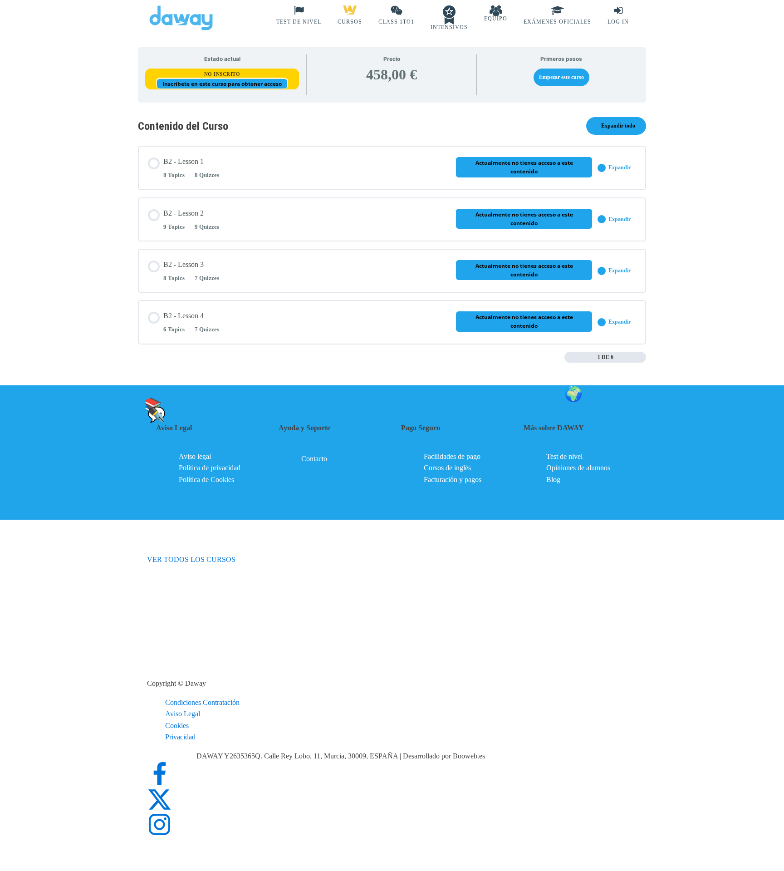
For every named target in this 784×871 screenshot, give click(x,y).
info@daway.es (170, 756)
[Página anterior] (569, 357)
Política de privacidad (209, 468)
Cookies (177, 725)
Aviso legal (195, 456)
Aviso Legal (182, 714)
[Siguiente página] (641, 357)
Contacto (314, 459)
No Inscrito (222, 74)
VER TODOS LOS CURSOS (191, 559)
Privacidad (180, 737)
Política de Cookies (206, 479)
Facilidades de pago (452, 456)
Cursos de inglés (447, 468)
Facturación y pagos (452, 479)
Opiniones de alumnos (578, 468)
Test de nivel (564, 456)
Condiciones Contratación (202, 702)
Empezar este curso (561, 77)
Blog (553, 479)
